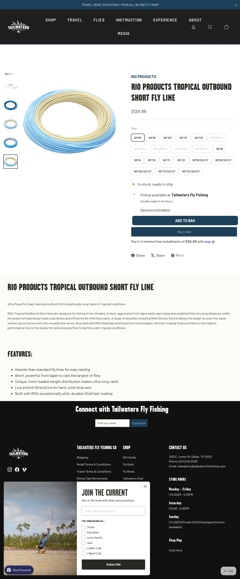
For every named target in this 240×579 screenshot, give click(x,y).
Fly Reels (129, 471)
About (195, 20)
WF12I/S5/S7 (191, 171)
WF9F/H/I (140, 149)
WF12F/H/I (202, 149)
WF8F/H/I (217, 137)
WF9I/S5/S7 (223, 160)
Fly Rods (128, 464)
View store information (155, 210)
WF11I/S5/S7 (166, 171)
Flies (99, 20)
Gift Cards (129, 457)
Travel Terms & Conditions (94, 471)
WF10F (167, 137)
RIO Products (143, 76)
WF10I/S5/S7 (142, 171)
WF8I (219, 149)
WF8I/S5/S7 (200, 160)
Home (7, 61)
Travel (74, 20)
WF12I (181, 160)
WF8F (138, 137)
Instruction (129, 20)
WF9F (152, 137)
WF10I (152, 160)
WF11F (183, 137)
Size (134, 128)
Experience (165, 20)
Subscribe (113, 564)
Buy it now (184, 232)
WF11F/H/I (181, 149)
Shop (51, 20)
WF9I (137, 160)
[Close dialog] (145, 486)
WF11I (166, 160)
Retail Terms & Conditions (94, 464)
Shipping (82, 457)
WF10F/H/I (161, 149)
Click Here (175, 550)
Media (124, 33)
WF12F (199, 137)
